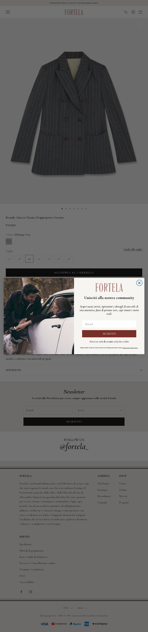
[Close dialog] (139, 283)
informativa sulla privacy (130, 348)
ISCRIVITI (109, 334)
